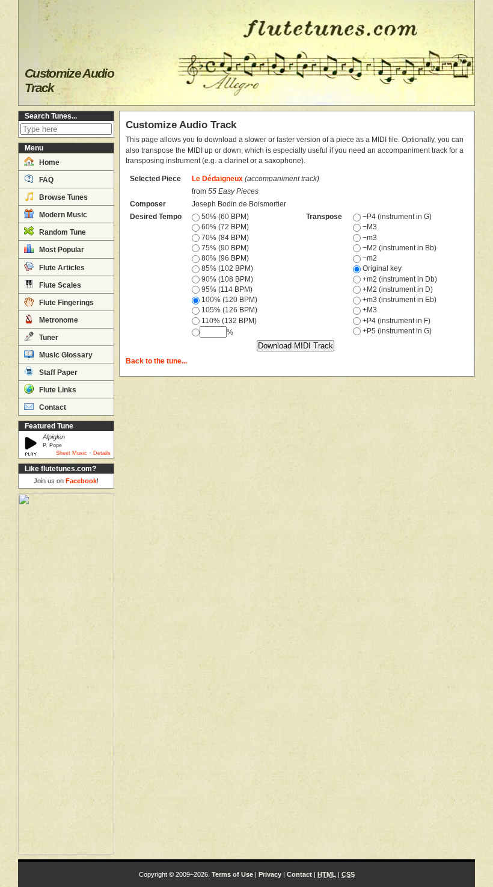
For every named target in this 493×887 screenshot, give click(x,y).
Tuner (47, 337)
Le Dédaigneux (217, 178)
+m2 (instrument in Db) (399, 279)
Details (102, 453)
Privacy (270, 874)
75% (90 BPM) (224, 248)
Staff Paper (57, 372)
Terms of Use (232, 874)
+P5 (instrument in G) (396, 331)
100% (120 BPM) (228, 299)
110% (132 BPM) (228, 320)
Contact (51, 407)
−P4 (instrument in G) (396, 216)
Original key (381, 268)
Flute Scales (59, 285)
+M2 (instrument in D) (397, 289)
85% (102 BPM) (226, 268)
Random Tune (61, 232)
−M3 (369, 226)
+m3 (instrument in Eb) (398, 299)
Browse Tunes (62, 197)
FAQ (45, 180)
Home (48, 162)
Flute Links (56, 390)
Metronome (57, 320)
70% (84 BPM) (224, 237)
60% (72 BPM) (224, 226)
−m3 (369, 237)
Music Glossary (65, 355)
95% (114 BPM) (226, 289)
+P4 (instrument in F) (395, 320)
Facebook (81, 480)
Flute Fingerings (65, 302)
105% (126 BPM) (228, 310)
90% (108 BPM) (226, 279)
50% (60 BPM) (224, 216)
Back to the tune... (156, 361)
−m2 (369, 258)
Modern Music (62, 214)
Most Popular (60, 249)
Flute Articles (61, 267)
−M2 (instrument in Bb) (398, 248)
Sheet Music (71, 453)
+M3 (369, 310)
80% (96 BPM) (224, 258)
